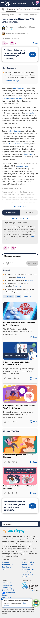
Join (37, 5)
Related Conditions (29, 15)
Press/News (26, 577)
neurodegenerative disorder (12, 98)
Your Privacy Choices (8, 594)
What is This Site (28, 562)
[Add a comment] (12, 43)
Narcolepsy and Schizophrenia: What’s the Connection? (19, 487)
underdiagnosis (27, 154)
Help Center (6, 567)
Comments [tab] (11, 212)
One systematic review (17, 144)
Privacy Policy (7, 585)
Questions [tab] (29, 212)
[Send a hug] (13, 248)
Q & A (19, 9)
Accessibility (26, 572)
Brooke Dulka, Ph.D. (22, 33)
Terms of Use (7, 583)
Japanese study (23, 166)
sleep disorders (15, 131)
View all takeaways (12, 81)
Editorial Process (28, 569)
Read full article (20, 206)
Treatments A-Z (7, 564)
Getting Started (27, 564)
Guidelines (26, 567)
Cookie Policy (7, 588)
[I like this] (4, 43)
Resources (11, 9)
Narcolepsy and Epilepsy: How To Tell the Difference (18, 456)
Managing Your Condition (11, 15)
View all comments (19, 218)
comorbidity (29, 113)
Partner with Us (28, 574)
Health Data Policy (8, 590)
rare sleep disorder (20, 88)
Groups (27, 9)
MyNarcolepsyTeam (16, 3)
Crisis (4, 569)
